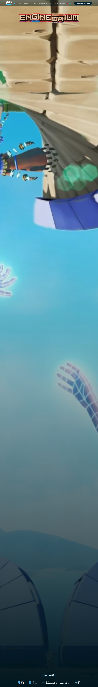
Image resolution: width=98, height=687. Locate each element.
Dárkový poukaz (52, 3)
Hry (20, 3)
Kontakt (62, 3)
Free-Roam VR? (28, 3)
